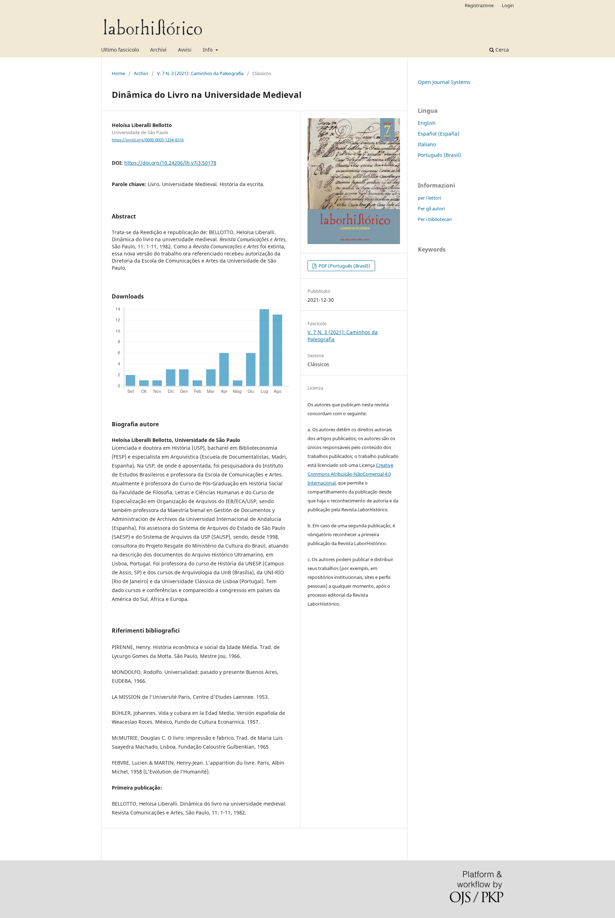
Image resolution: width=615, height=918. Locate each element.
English (427, 123)
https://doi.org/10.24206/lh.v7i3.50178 (170, 162)
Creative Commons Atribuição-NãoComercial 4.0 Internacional (350, 474)
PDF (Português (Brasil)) (343, 266)
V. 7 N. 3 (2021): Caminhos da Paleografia (200, 73)
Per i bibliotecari (435, 219)
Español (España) (438, 133)
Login (508, 5)
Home (118, 73)
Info (208, 49)
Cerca (501, 49)
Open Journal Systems (444, 82)
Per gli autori (431, 208)
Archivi (158, 49)
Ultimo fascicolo (120, 49)
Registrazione (479, 5)
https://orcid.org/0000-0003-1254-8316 (148, 139)
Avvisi (184, 49)
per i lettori (429, 198)
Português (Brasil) (439, 155)
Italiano (427, 144)
